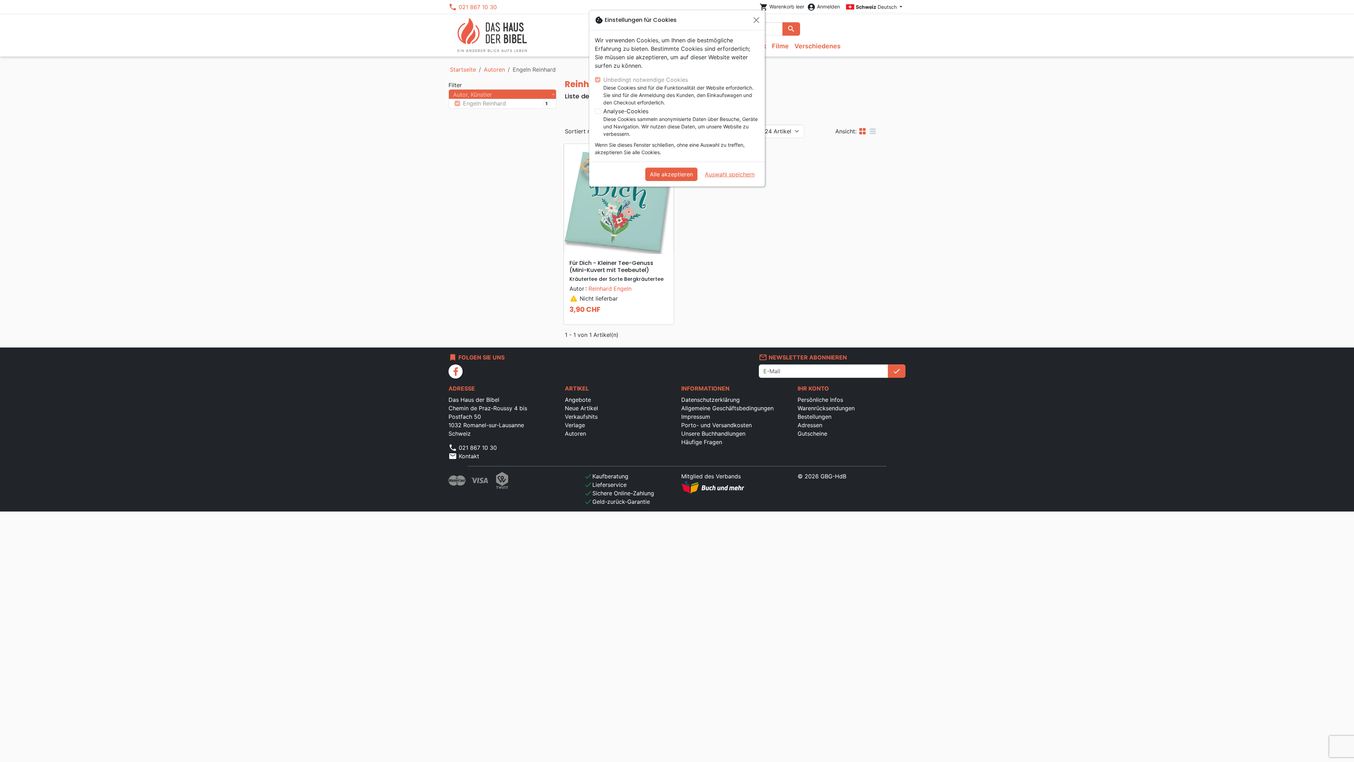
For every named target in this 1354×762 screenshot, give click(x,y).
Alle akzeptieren (671, 174)
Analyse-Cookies (625, 111)
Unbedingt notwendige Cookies (645, 79)
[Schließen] (756, 20)
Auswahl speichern (730, 174)
